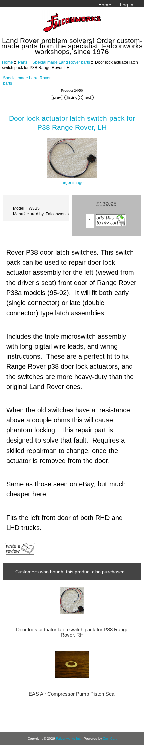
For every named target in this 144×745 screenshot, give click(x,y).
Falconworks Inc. (69, 738)
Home (104, 4)
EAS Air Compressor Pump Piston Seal (72, 694)
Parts (22, 62)
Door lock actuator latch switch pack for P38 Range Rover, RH (72, 632)
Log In (126, 4)
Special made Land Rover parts (61, 62)
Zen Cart (110, 738)
